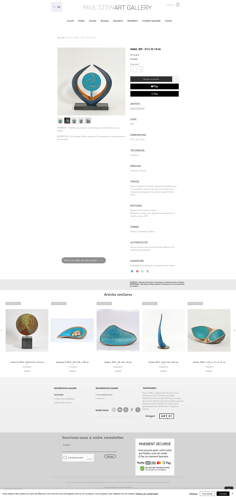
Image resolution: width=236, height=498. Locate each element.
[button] (177, 5)
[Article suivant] (234, 330)
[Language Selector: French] (56, 7)
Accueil (60, 37)
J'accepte (223, 493)
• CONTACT (100, 399)
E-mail (66, 445)
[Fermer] (232, 493)
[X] (137, 409)
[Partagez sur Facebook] (132, 271)
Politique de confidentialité (146, 493)
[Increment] (141, 69)
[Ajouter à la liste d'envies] (176, 79)
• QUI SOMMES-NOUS (104, 395)
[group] (118, 337)
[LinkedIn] (119, 409)
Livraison (134, 58)
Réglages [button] (193, 493)
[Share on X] (147, 271)
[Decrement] (132, 69)
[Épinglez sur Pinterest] (137, 271)
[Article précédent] (1, 330)
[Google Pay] (154, 94)
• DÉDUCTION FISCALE (62, 403)
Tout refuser (207, 493)
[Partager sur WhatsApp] (142, 271)
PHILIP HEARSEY (137, 108)
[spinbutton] (136, 69)
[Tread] (125, 409)
